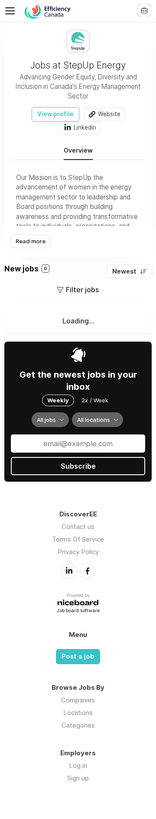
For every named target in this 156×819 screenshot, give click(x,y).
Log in (78, 765)
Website (109, 114)
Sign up (78, 778)
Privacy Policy (78, 552)
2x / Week (94, 400)
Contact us (78, 526)
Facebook (87, 571)
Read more (31, 241)
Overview (78, 150)
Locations (78, 712)
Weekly (58, 400)
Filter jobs (82, 289)
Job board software (78, 611)
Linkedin (85, 127)
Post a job (78, 656)
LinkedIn (69, 571)
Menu (11, 10)
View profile (55, 114)
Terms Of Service (78, 539)
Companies (78, 700)
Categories (78, 725)
